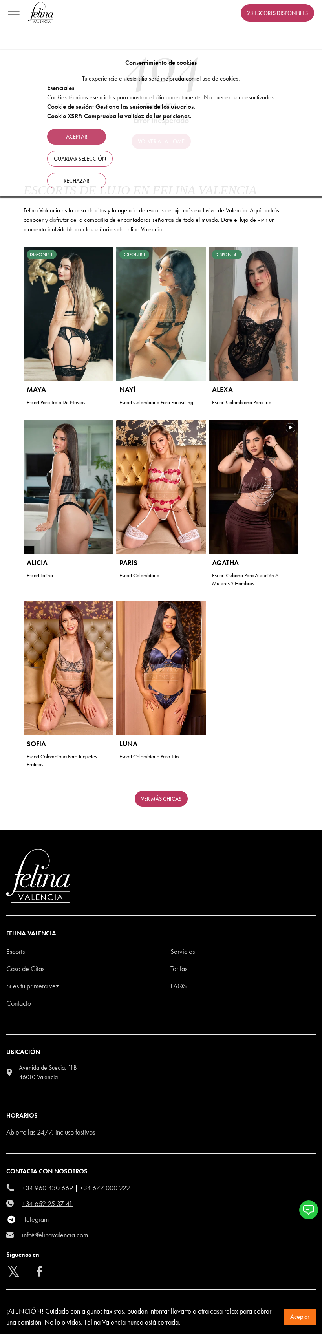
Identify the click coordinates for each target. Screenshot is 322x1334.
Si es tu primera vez (32, 985)
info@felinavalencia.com (55, 1234)
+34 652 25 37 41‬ (47, 1203)
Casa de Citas (25, 968)
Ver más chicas (161, 798)
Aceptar (299, 1316)
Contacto (18, 1003)
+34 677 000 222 (105, 1187)
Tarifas (178, 968)
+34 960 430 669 (47, 1187)
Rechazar (76, 180)
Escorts (15, 951)
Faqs (178, 985)
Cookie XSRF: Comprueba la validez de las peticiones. (119, 116)
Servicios (182, 951)
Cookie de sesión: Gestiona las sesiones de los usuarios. (121, 106)
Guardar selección (80, 158)
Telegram (36, 1219)
